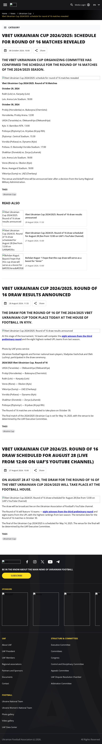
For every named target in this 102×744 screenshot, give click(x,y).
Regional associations (12, 664)
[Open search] (71, 4)
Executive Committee (60, 644)
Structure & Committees (64, 638)
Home (4, 13)
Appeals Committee (60, 670)
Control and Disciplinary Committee (67, 664)
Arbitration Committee (61, 683)
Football (7, 695)
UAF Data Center (9, 727)
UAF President (8, 651)
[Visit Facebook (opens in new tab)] (27, 561)
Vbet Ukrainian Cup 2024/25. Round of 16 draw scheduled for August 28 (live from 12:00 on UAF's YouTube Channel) (50, 455)
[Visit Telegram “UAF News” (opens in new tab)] (58, 561)
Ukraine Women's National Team (17, 707)
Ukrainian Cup (25, 13)
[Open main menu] (5, 5)
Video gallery (8, 720)
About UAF (7, 644)
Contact (5, 683)
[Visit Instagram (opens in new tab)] (35, 561)
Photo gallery (8, 714)
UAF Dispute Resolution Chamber (66, 677)
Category (14, 27)
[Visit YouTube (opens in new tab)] (50, 561)
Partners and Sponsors (12, 670)
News (12, 13)
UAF (4, 638)
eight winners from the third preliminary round (68, 511)
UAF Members (8, 657)
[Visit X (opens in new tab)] (42, 561)
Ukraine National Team (12, 701)
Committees (56, 651)
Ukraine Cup (8, 431)
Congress (55, 657)
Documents (7, 677)
